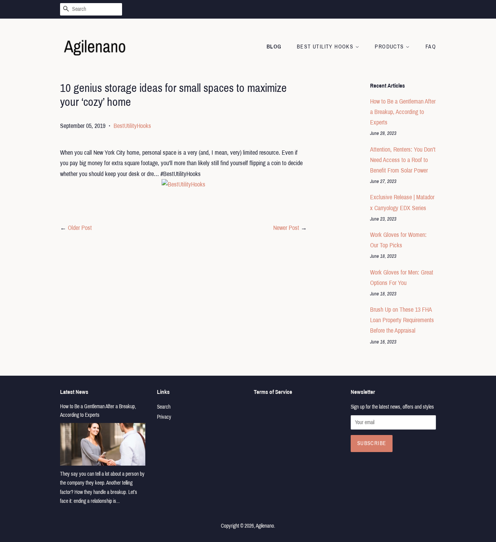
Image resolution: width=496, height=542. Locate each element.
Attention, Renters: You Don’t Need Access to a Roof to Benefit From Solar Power (403, 160)
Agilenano (265, 526)
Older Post (80, 227)
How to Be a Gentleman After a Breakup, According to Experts (403, 112)
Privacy (164, 417)
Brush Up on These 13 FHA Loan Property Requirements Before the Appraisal (402, 320)
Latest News (74, 392)
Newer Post (286, 227)
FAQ (430, 47)
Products (390, 47)
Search (163, 407)
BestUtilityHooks (132, 126)
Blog (274, 47)
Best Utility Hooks (326, 47)
